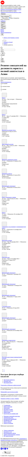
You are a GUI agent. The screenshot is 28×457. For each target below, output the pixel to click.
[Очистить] (3, 53)
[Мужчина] (4, 95)
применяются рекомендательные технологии (14, 439)
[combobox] (8, 50)
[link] (3, 26)
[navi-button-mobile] (2, 34)
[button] (2, 29)
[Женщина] (4, 112)
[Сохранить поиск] (2, 59)
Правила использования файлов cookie (11, 12)
